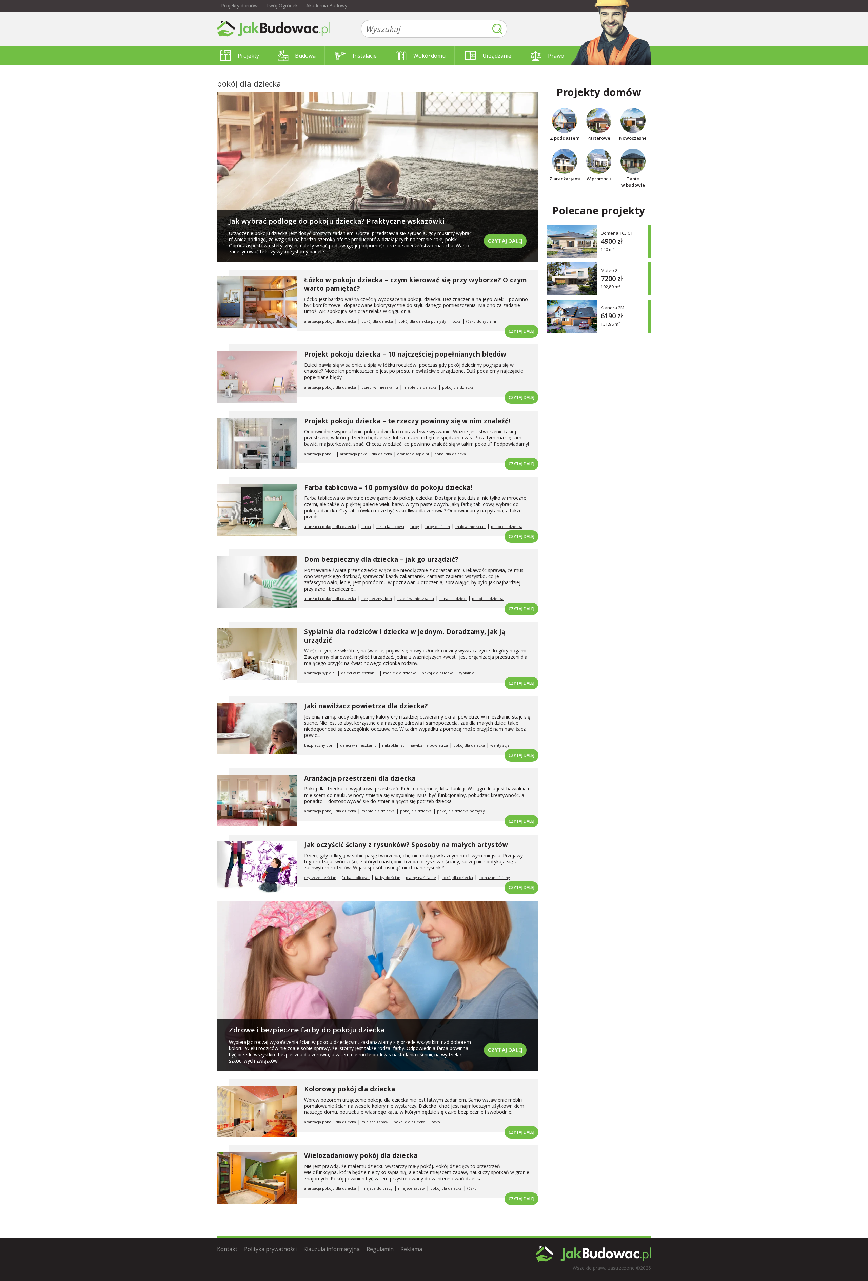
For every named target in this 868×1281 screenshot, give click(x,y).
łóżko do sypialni (481, 321)
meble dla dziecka (420, 387)
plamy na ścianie (421, 877)
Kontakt (227, 1249)
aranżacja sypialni (413, 453)
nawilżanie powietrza (429, 745)
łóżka (456, 321)
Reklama (411, 1249)
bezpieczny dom (376, 598)
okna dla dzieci (453, 598)
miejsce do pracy (377, 1188)
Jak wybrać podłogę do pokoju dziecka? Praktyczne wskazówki (337, 221)
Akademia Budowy (326, 5)
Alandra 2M (612, 307)
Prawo (556, 55)
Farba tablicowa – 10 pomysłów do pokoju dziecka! (388, 487)
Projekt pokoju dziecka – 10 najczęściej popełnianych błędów (405, 354)
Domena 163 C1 (617, 232)
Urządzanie (496, 55)
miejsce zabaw (374, 1121)
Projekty (248, 55)
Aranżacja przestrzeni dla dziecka (360, 778)
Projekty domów (239, 5)
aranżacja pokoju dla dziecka (330, 321)
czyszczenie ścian (320, 877)
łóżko (435, 1121)
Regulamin (380, 1249)
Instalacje (365, 55)
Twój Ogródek (282, 5)
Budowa (305, 55)
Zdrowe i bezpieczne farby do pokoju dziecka (307, 1029)
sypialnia (466, 672)
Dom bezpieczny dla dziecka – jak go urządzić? (381, 559)
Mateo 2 (609, 270)
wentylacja (500, 745)
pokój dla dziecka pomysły (422, 321)
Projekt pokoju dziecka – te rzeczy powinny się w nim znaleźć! (407, 421)
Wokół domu (429, 55)
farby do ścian (437, 526)
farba (366, 526)
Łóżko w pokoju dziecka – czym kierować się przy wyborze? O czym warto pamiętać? (415, 284)
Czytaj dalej (505, 241)
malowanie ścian (470, 526)
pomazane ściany (494, 877)
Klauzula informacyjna (331, 1249)
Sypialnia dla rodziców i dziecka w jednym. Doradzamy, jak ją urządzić (404, 636)
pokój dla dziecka (377, 321)
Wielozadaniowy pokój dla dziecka (360, 1155)
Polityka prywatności (270, 1249)
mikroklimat (393, 745)
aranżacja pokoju (319, 453)
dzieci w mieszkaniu (379, 387)
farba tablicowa (390, 526)
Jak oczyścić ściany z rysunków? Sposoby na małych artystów (406, 844)
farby (414, 526)
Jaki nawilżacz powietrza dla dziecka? (366, 706)
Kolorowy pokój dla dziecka (349, 1089)
